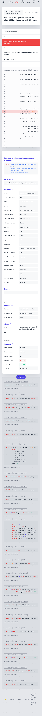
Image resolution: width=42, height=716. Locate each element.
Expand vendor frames (11, 31)
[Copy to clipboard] (36, 164)
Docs (19, 699)
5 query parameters (11, 503)
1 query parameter (11, 661)
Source (12, 699)
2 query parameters (11, 389)
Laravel (27, 699)
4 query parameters (11, 467)
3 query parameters (11, 480)
